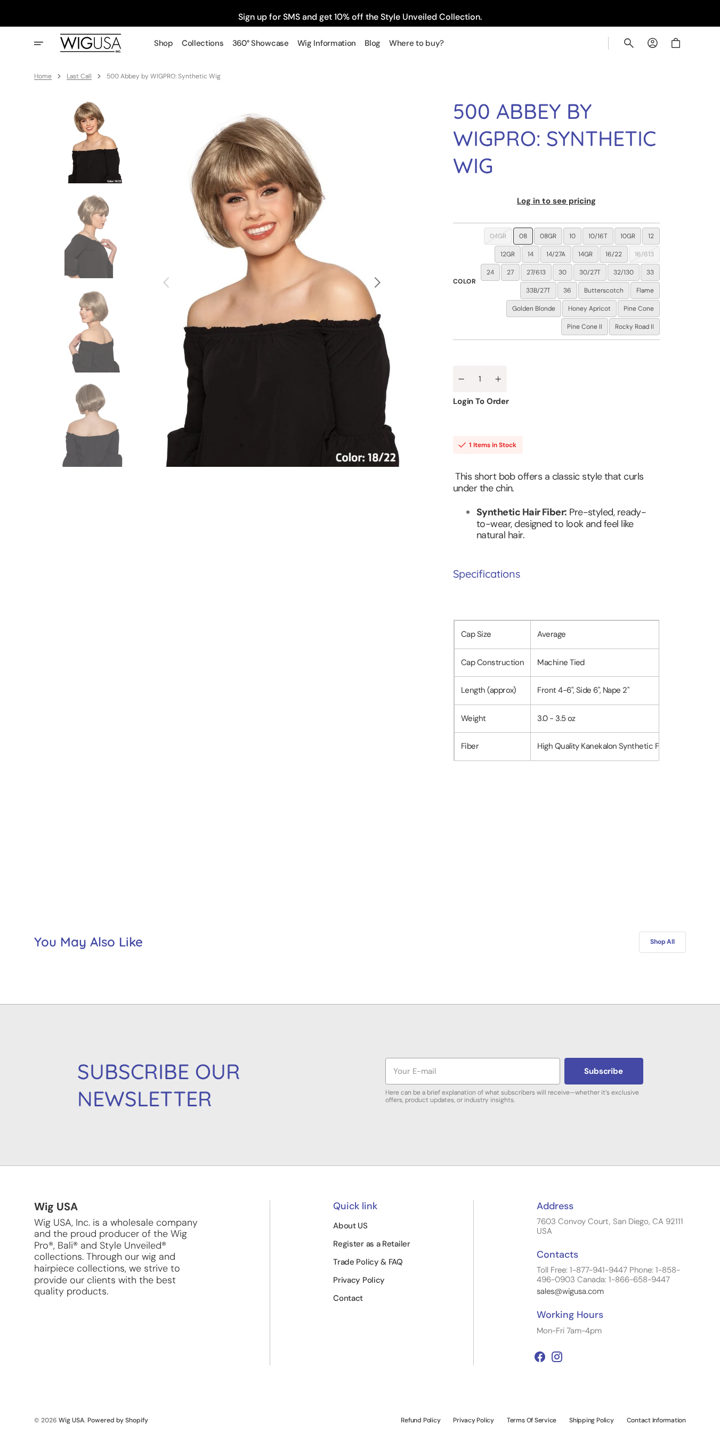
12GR (510, 256)
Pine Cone (642, 310)
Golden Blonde (536, 310)
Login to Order (481, 401)
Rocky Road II (637, 328)
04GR (501, 238)
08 (526, 238)
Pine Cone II (587, 328)
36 (570, 292)
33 (653, 274)
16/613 (647, 256)
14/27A (558, 256)
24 (493, 274)
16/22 (616, 256)
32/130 (626, 274)
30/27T (592, 274)
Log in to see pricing (556, 201)
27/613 (539, 274)
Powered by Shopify (117, 1420)
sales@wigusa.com (570, 1291)
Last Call (79, 76)
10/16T (600, 238)
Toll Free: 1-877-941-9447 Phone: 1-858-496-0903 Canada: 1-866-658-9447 (608, 1274)
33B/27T (541, 292)
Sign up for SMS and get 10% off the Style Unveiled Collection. (360, 16)
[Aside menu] (46, 43)
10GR (630, 238)
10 (575, 238)
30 (565, 274)
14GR (588, 256)
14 (533, 256)
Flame (648, 292)
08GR (551, 238)
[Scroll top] (707, 1428)
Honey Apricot (592, 310)
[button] (629, 43)
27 (513, 274)
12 (654, 238)
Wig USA (71, 1420)
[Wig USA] (91, 43)
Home (43, 76)
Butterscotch (606, 292)
